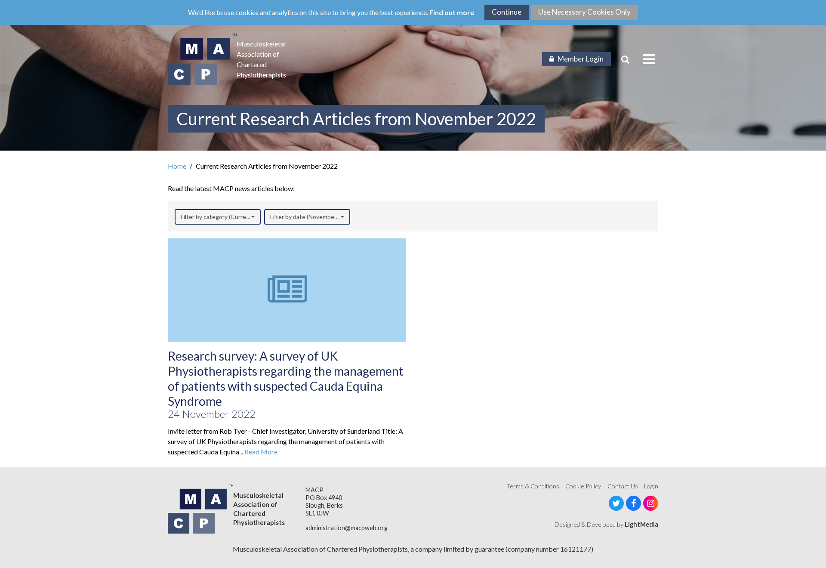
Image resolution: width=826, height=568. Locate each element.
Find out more (451, 12)
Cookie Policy (583, 486)
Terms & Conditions (533, 486)
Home (177, 166)
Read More (260, 452)
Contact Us (622, 486)
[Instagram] (650, 503)
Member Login (581, 58)
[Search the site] (625, 59)
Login (651, 486)
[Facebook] (633, 503)
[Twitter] (616, 503)
